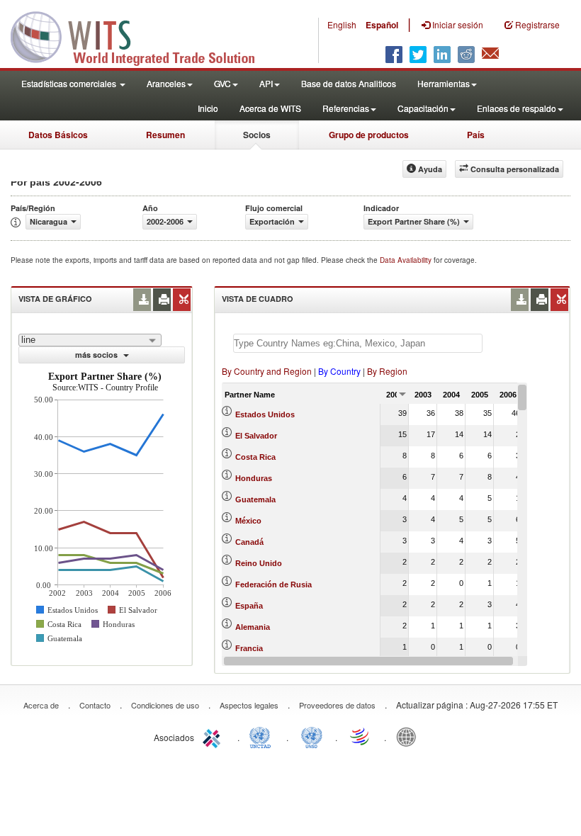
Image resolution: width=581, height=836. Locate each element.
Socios (257, 134)
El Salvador (256, 435)
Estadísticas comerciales (69, 83)
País (476, 134)
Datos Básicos (58, 134)
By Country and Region (267, 371)
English (341, 24)
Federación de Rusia (273, 584)
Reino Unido (258, 563)
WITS (141, 35)
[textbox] (358, 343)
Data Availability (407, 260)
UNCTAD (263, 736)
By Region (387, 371)
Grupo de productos (369, 134)
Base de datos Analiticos (348, 83)
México (248, 520)
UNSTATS (312, 736)
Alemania (252, 627)
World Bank (409, 736)
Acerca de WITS (270, 108)
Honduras (253, 478)
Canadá (249, 542)
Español (382, 24)
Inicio (208, 108)
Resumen (165, 134)
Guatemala (255, 499)
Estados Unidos (265, 414)
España (249, 605)
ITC (214, 736)
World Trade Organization (360, 736)
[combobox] (90, 340)
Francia (249, 648)
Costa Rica (255, 457)
